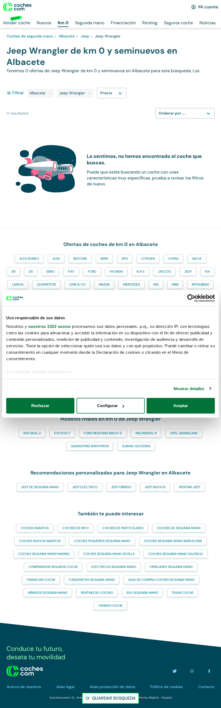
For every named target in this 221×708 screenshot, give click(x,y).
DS (31, 271)
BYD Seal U (32, 433)
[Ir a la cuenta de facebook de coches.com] (209, 671)
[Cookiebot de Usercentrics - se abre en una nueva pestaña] (191, 298)
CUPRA (173, 258)
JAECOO (164, 271)
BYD (125, 258)
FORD (92, 271)
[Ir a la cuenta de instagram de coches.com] (192, 671)
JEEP (188, 271)
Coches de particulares (122, 528)
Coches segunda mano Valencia (175, 554)
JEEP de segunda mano (40, 487)
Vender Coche (110, 605)
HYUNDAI (116, 271)
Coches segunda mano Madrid (44, 554)
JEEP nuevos (155, 487)
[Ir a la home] (17, 7)
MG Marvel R (146, 433)
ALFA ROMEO (29, 258)
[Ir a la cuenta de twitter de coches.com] (174, 671)
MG (155, 284)
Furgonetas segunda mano (92, 580)
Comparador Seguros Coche (53, 567)
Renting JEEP (189, 487)
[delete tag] (50, 93)
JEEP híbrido (121, 487)
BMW (104, 258)
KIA (207, 271)
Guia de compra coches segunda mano (161, 580)
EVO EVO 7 (62, 433)
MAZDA (104, 284)
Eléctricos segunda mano (113, 567)
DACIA (197, 258)
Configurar (107, 405)
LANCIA (17, 284)
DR (13, 271)
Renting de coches (97, 593)
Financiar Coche (41, 580)
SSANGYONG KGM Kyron (90, 446)
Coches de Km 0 (75, 528)
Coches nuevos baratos (40, 541)
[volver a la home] (24, 671)
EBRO (50, 271)
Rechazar (40, 405)
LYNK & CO (77, 284)
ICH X (140, 271)
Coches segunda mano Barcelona (173, 541)
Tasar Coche (183, 593)
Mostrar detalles (189, 388)
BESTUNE (80, 258)
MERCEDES (131, 284)
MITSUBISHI (200, 284)
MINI (175, 284)
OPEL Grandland (184, 433)
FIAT (71, 271)
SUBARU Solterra (136, 446)
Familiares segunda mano (171, 567)
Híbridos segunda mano (47, 593)
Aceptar (180, 405)
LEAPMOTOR (46, 284)
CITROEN (148, 258)
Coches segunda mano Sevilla (109, 554)
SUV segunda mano (142, 593)
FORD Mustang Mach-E (103, 433)
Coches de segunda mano (179, 528)
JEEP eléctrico (85, 487)
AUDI (56, 258)
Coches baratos (35, 528)
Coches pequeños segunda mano (102, 541)
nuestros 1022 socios (49, 326)
